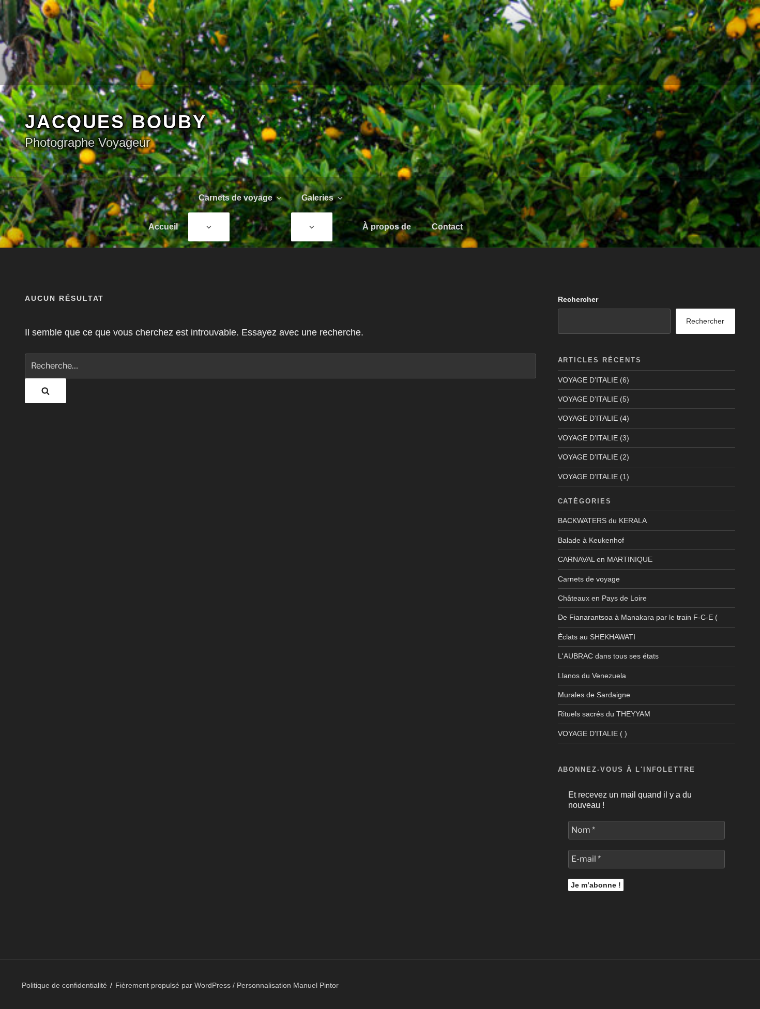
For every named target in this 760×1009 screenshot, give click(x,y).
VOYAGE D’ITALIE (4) (593, 418)
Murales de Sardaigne (594, 695)
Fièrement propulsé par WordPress (174, 985)
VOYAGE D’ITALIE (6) (593, 380)
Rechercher (578, 299)
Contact (447, 226)
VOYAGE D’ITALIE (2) (593, 457)
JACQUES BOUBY (115, 121)
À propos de (386, 226)
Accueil (163, 226)
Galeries (317, 197)
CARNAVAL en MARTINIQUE (605, 559)
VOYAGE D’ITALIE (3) (593, 438)
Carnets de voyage (235, 197)
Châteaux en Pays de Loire (602, 598)
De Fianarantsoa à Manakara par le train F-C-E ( (638, 617)
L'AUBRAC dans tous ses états (608, 656)
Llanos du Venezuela (592, 675)
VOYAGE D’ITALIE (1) (593, 476)
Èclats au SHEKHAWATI (596, 637)
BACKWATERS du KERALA (602, 520)
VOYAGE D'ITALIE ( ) (592, 733)
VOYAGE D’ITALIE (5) (593, 399)
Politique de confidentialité (64, 985)
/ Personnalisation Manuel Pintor (286, 985)
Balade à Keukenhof (591, 540)
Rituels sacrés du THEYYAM (604, 714)
